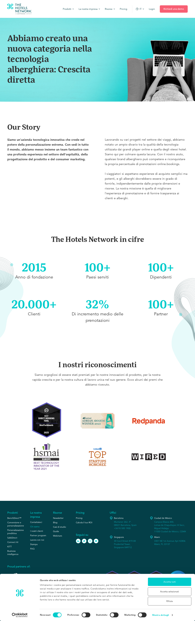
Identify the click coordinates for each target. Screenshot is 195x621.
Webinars (57, 535)
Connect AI (12, 542)
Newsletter (58, 518)
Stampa (33, 544)
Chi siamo (34, 526)
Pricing (79, 518)
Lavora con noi (37, 539)
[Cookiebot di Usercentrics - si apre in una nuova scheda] (19, 615)
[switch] (86, 614)
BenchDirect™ (14, 518)
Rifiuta (169, 601)
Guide (56, 531)
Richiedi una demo (173, 9)
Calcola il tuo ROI (84, 522)
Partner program (38, 535)
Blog (55, 522)
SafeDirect (12, 537)
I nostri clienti (36, 531)
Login (152, 9)
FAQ (32, 548)
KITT (9, 546)
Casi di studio (59, 527)
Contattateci (36, 522)
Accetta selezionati (169, 591)
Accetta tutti (169, 581)
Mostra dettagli (160, 615)
